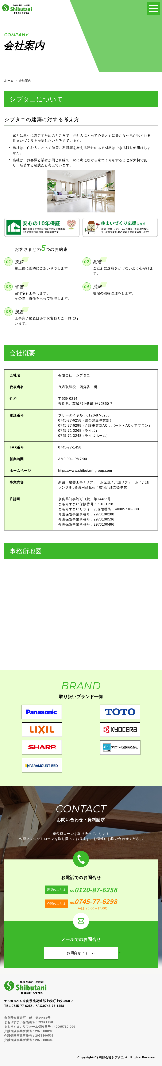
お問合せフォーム (81, 953)
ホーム (9, 80)
